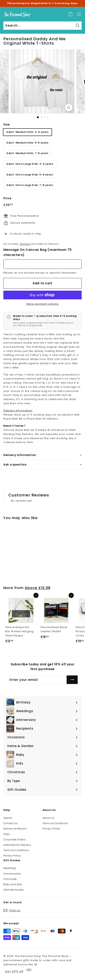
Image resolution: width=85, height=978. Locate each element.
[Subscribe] (72, 679)
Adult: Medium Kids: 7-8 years (27, 153)
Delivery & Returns (15, 828)
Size (6, 124)
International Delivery (17, 845)
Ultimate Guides (13, 889)
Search (7, 818)
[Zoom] (68, 107)
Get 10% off (14, 971)
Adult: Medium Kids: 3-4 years (27, 132)
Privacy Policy (12, 855)
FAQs (6, 834)
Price (7, 198)
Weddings (9, 868)
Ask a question (15, 464)
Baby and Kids (12, 884)
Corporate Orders (14, 839)
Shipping (25, 243)
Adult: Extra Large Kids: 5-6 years (29, 174)
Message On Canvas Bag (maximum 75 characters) (37, 252)
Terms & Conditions (16, 850)
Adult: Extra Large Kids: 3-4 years (29, 164)
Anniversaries (12, 873)
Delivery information (19, 455)
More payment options (42, 304)
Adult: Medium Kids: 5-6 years (27, 143)
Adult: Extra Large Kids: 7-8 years (29, 185)
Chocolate (10, 879)
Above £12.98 (37, 587)
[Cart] (70, 14)
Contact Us (10, 823)
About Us (48, 818)
